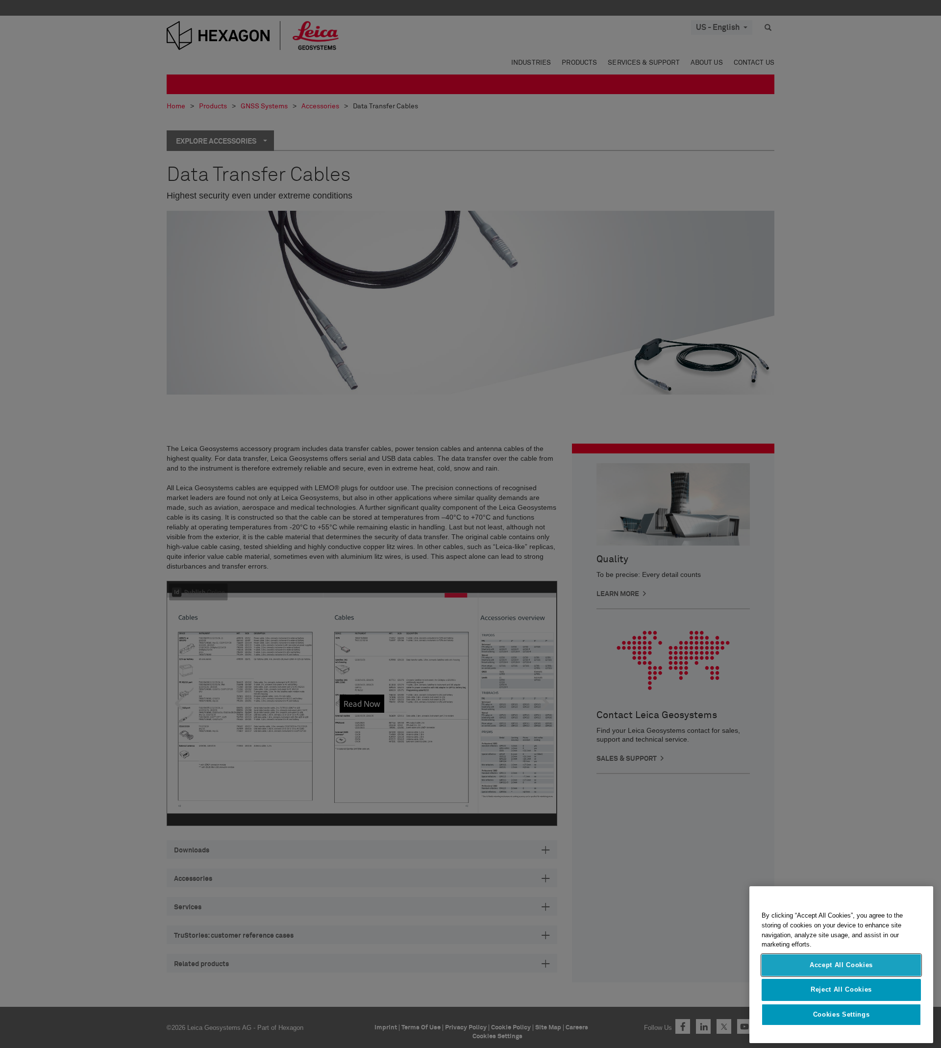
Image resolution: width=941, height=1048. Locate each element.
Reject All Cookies (841, 989)
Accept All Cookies (841, 965)
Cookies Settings (841, 1014)
